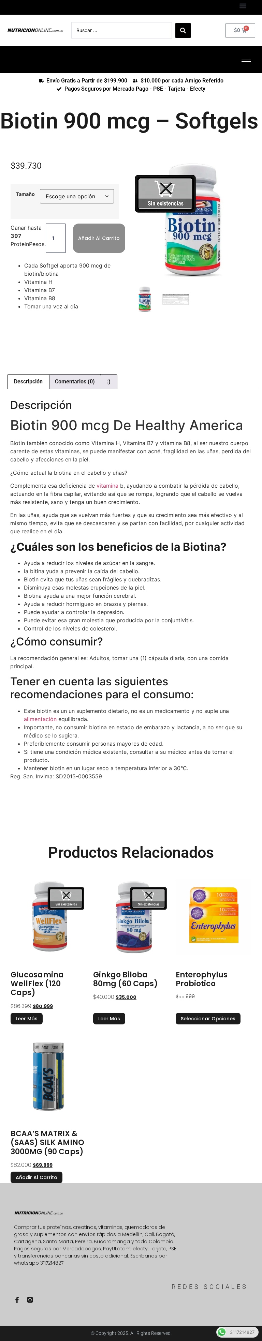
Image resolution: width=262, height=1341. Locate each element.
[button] (242, 5)
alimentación (40, 719)
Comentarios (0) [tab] (75, 381)
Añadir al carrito (99, 238)
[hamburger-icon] (246, 60)
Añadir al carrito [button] (36, 1177)
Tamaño (25, 194)
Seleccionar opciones (208, 1018)
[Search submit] (183, 30)
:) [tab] (109, 381)
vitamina (106, 485)
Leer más (27, 1018)
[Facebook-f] (17, 1300)
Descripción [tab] (28, 381)
